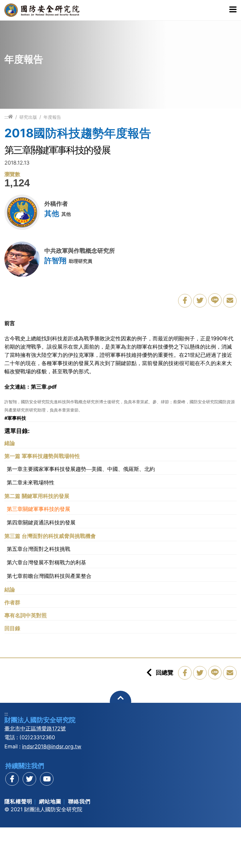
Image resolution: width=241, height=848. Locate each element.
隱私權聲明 (18, 801)
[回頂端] (120, 701)
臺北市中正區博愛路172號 (35, 728)
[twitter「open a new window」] (200, 300)
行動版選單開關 (233, 10)
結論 (9, 590)
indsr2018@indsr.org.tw (51, 746)
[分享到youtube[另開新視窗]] (46, 779)
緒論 (9, 443)
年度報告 (52, 117)
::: (6, 117)
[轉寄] (230, 300)
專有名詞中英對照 (25, 615)
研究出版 (28, 117)
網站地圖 (50, 801)
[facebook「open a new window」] (185, 300)
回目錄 (12, 628)
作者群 (12, 603)
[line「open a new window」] (215, 300)
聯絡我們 (79, 801)
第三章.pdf (44, 387)
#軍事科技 (15, 418)
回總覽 (164, 672)
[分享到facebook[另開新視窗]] (12, 779)
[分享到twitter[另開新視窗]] (29, 779)
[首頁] (10, 116)
